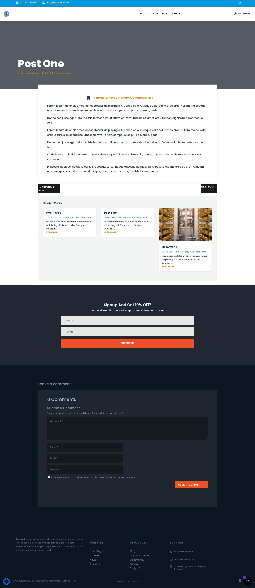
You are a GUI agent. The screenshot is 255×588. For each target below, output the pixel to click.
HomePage (96, 551)
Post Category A (120, 97)
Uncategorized (143, 97)
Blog (132, 551)
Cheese (154, 13)
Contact (178, 13)
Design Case (137, 568)
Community (137, 559)
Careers (94, 555)
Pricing (134, 564)
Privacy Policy (122, 581)
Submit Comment (190, 485)
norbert (27, 73)
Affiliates (95, 564)
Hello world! (170, 247)
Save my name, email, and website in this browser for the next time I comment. (93, 477)
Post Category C (67, 217)
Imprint (135, 581)
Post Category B (125, 217)
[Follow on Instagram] (240, 3)
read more (52, 232)
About (165, 13)
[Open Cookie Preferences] (6, 584)
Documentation (139, 555)
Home (143, 13)
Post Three (53, 212)
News (93, 559)
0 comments (62, 73)
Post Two (110, 212)
